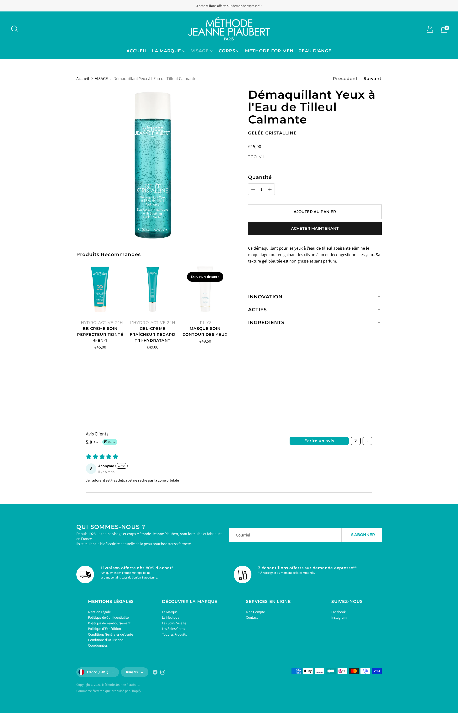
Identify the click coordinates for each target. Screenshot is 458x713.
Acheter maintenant (315, 228)
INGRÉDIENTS (266, 322)
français (132, 672)
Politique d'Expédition (104, 628)
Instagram (339, 617)
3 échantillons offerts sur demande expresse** (229, 6)
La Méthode (170, 617)
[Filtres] (356, 441)
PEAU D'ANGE (315, 51)
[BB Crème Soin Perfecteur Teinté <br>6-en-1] (100, 289)
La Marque (169, 612)
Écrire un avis (319, 441)
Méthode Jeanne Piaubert (120, 684)
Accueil (136, 51)
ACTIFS (257, 309)
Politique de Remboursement (109, 623)
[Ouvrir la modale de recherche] (14, 29)
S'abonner (363, 534)
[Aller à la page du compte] (430, 29)
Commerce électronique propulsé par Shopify (108, 691)
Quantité (260, 177)
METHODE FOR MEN (269, 51)
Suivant (373, 78)
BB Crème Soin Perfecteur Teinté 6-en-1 (100, 334)
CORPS (227, 51)
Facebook (338, 612)
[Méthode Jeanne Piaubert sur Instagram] (163, 673)
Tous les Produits (174, 634)
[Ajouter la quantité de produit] (102, 348)
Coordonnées (98, 645)
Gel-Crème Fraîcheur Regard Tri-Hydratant (152, 334)
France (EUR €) (97, 672)
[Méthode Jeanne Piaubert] (229, 29)
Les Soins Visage (174, 623)
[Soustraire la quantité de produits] (82, 348)
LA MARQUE (166, 51)
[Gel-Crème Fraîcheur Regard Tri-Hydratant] (153, 289)
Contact (252, 617)
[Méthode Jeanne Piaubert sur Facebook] (155, 673)
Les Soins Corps (173, 628)
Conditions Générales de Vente (110, 634)
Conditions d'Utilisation (106, 640)
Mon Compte (255, 612)
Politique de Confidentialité (108, 617)
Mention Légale (99, 612)
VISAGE (200, 51)
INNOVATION (265, 297)
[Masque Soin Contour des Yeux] (205, 289)
